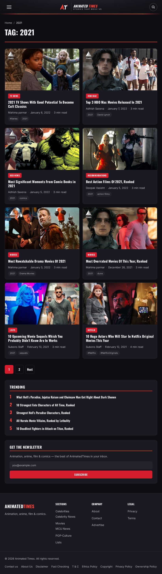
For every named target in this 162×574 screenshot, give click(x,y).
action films (103, 194)
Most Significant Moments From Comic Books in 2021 (42, 183)
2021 (24, 118)
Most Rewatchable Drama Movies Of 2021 (37, 261)
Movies (13, 254)
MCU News (63, 528)
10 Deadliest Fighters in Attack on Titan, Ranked (44, 428)
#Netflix (92, 353)
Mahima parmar (17, 112)
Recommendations (97, 175)
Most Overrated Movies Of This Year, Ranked (116, 261)
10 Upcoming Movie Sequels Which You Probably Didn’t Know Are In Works (35, 338)
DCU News (15, 175)
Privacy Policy (124, 566)
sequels (24, 353)
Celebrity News (65, 516)
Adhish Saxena (95, 108)
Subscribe (81, 475)
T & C (75, 566)
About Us (27, 566)
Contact (97, 518)
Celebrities (62, 511)
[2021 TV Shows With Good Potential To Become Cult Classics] (42, 70)
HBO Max (92, 95)
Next (30, 369)
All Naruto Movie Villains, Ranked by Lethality (43, 421)
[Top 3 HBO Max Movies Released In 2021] (120, 70)
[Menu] (9, 7)
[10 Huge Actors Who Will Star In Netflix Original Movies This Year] (120, 304)
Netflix (91, 330)
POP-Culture (64, 535)
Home (8, 22)
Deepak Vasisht (95, 187)
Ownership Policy (146, 566)
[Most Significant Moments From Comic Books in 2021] (42, 149)
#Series (14, 118)
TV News (14, 95)
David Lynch (103, 114)
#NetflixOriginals (109, 353)
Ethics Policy (89, 566)
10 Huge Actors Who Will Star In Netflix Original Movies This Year (120, 338)
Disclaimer (42, 566)
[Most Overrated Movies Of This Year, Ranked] (120, 228)
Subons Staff (16, 346)
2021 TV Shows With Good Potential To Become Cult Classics (41, 104)
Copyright (106, 566)
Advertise (98, 525)
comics (23, 198)
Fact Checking (60, 566)
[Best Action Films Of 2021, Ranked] (120, 149)
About (96, 511)
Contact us (11, 566)
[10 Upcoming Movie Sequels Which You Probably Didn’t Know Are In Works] (42, 304)
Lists (12, 330)
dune (100, 273)
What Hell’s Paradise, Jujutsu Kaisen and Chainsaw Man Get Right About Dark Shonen (66, 397)
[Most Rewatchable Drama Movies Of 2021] (42, 228)
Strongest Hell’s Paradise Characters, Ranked (43, 413)
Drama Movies (27, 273)
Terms (132, 518)
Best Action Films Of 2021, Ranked (110, 181)
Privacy (132, 511)
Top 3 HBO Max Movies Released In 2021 (114, 102)
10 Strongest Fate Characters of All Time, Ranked (45, 405)
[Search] (153, 7)
